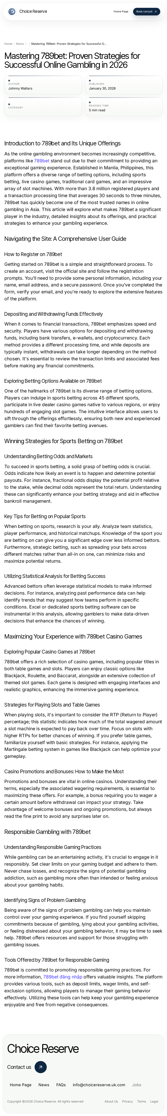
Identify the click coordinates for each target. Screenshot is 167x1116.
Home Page (21, 1085)
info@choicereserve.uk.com (99, 1085)
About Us (111, 1101)
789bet (41, 160)
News (20, 43)
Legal (154, 1101)
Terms (141, 1101)
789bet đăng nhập (62, 977)
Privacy (127, 1101)
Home (8, 43)
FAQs (61, 1085)
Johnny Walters (20, 88)
